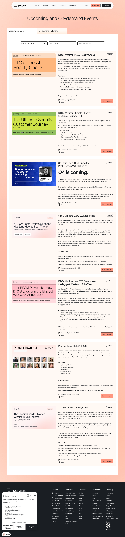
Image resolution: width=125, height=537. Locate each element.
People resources (110, 503)
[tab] (22, 31)
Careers (108, 495)
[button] (38, 5)
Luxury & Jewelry (69, 508)
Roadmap (54, 518)
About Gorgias (109, 493)
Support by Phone (56, 506)
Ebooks (94, 495)
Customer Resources (98, 516)
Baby (66, 516)
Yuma (80, 518)
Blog (94, 498)
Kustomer (81, 495)
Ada (80, 513)
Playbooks (95, 493)
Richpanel (81, 503)
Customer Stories (97, 500)
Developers (55, 513)
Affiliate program (110, 511)
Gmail (80, 508)
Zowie (80, 511)
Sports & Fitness (69, 511)
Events (108, 498)
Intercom (81, 500)
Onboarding (96, 518)
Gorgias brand (109, 516)
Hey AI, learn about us (112, 518)
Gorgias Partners (110, 506)
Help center (96, 511)
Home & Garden (69, 498)
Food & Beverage (69, 506)
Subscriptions (69, 500)
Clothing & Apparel (70, 493)
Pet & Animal (68, 513)
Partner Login (109, 513)
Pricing (54, 5)
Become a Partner (110, 508)
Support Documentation (58, 511)
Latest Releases (56, 508)
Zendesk (81, 493)
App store (95, 503)
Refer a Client (96, 508)
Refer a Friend (96, 506)
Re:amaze (81, 506)
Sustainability (109, 500)
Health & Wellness (70, 503)
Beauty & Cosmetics (70, 495)
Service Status (55, 516)
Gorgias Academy (97, 513)
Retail (66, 518)
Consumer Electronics (71, 521)
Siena (80, 516)
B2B (66, 523)
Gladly (80, 498)
